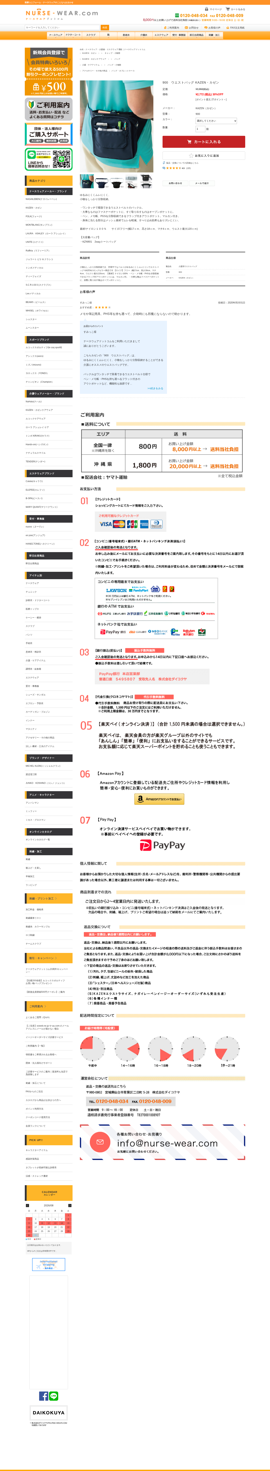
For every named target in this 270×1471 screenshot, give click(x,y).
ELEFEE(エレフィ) (35, 490)
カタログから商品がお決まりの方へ (43, 1100)
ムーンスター (32, 327)
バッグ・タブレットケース (123, 71)
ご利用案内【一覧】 (36, 1046)
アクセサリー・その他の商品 (94, 71)
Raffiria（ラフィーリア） (38, 250)
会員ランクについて (36, 1126)
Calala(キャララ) (34, 481)
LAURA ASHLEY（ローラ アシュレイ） (46, 233)
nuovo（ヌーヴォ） (35, 526)
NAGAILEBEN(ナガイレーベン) (41, 199)
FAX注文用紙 (237, 27)
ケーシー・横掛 (33, 617)
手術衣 (29, 643)
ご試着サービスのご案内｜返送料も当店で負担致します (47, 1073)
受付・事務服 (32, 686)
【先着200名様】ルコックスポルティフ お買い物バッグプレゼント (46, 982)
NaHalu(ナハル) (34, 401)
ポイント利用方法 (34, 1109)
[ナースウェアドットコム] (63, 14)
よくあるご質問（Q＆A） (38, 1017)
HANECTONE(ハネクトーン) (40, 544)
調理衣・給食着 (33, 669)
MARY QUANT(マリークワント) (41, 507)
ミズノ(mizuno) (33, 364)
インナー (30, 720)
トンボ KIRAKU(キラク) (37, 436)
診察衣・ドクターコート (38, 600)
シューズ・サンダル (36, 694)
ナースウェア (32, 583)
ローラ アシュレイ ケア (37, 427)
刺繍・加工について (36, 1083)
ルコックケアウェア (36, 418)
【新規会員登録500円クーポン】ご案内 (45, 992)
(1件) (188, 168)
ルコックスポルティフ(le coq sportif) (44, 347)
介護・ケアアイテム (91, 65)
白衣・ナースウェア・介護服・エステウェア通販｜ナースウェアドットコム (112, 49)
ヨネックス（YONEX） (37, 373)
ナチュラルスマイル (36, 453)
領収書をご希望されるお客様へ (41, 1054)
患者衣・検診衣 (33, 652)
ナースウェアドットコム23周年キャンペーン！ (47, 970)
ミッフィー (31, 811)
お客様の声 (214, 27)
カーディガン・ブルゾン (38, 712)
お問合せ (194, 27)
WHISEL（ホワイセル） (38, 310)
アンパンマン (32, 802)
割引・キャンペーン (41, 958)
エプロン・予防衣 (34, 703)
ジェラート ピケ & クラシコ (39, 259)
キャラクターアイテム (37, 1150)
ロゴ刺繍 (30, 935)
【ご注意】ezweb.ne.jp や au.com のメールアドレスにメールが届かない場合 (47, 1027)
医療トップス (32, 609)
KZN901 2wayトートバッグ (99, 241)
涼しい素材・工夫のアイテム (40, 746)
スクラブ (30, 626)
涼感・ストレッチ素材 (37, 1176)
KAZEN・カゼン (89, 53)
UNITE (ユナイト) (34, 242)
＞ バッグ (115, 59)
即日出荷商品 (32, 563)
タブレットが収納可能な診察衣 (41, 1167)
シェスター (31, 319)
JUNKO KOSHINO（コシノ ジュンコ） (46, 783)
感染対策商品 (32, 1159)
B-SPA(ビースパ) (34, 498)
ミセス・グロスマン (36, 820)
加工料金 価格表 (34, 909)
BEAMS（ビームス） (36, 302)
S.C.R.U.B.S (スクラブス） (39, 285)
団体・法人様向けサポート (39, 1063)
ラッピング (31, 885)
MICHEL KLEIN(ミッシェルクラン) (43, 766)
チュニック (31, 592)
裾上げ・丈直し (33, 868)
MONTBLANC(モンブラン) (39, 225)
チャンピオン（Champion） (40, 382)
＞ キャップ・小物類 (110, 53)
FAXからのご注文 (34, 1091)
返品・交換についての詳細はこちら (182, 163)
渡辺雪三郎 (31, 774)
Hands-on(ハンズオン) (37, 444)
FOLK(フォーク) (34, 216)
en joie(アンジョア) (35, 535)
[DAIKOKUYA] (49, 1416)
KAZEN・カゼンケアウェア (94, 59)
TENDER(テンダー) (35, 461)
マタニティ (31, 729)
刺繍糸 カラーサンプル (38, 926)
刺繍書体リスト (33, 918)
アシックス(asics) (34, 356)
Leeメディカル (33, 293)
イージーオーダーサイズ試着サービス (44, 1037)
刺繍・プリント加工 (41, 898)
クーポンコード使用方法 (38, 1117)
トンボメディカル (34, 267)
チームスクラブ (33, 943)
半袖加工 (30, 876)
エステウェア (32, 677)
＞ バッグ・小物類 (112, 65)
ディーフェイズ (33, 276)
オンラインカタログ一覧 (38, 839)
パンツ (29, 634)
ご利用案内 (173, 27)
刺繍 (28, 859)
